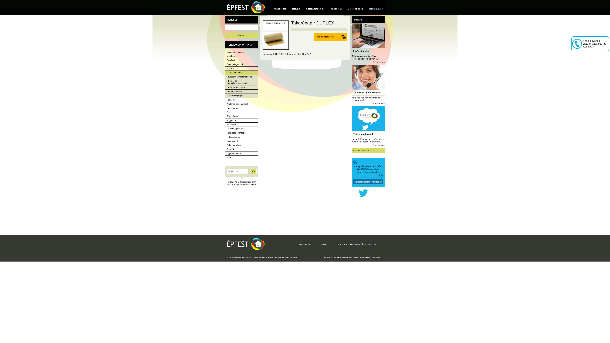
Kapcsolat (336, 8)
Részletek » (379, 62)
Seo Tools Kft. (377, 257)
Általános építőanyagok (237, 104)
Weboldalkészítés (329, 257)
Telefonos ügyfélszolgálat (367, 92)
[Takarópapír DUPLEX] (275, 48)
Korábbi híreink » (361, 150)
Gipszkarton (232, 108)
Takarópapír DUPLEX (275, 23)
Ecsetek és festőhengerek (240, 77)
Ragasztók (232, 100)
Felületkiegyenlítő (235, 129)
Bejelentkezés (355, 8)
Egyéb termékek (234, 153)
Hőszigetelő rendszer (236, 133)
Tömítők (230, 149)
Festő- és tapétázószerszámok (237, 82)
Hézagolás (231, 124)
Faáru (229, 157)
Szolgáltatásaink (315, 8)
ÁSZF (323, 244)
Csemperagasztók (235, 64)
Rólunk (296, 8)
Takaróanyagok (235, 95)
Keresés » (241, 35)
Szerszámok (232, 141)
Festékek (231, 60)
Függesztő (231, 120)
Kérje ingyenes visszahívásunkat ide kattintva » (594, 44)
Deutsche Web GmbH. (362, 257)
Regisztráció (376, 8)
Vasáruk (230, 68)
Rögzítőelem (232, 116)
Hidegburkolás (233, 137)
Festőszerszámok (235, 72)
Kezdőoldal (280, 8)
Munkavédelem (235, 91)
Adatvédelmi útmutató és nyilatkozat (357, 244)
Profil (229, 112)
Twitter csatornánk (363, 134)
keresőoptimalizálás (344, 257)
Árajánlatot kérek (325, 36)
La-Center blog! (361, 51)
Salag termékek (234, 145)
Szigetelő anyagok (235, 52)
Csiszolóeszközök (236, 87)
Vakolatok (231, 56)
